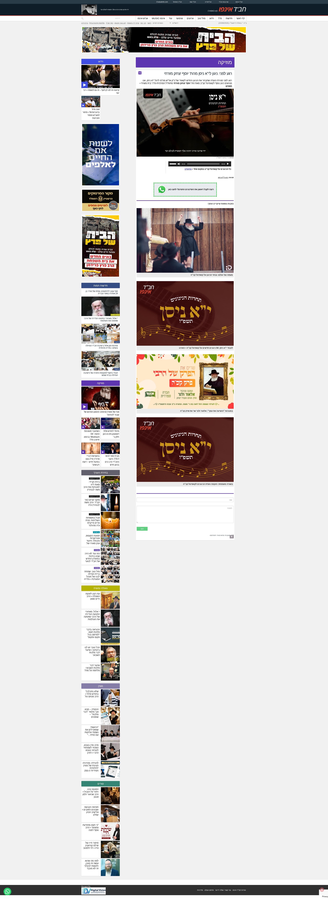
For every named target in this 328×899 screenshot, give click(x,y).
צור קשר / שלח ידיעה (223, 890)
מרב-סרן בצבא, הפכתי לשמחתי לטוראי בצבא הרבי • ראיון (91, 749)
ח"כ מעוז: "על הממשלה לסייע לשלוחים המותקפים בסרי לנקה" (92, 487)
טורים (101, 783)
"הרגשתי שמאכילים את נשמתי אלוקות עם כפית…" (92, 731)
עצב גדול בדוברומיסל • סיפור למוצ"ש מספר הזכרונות (91, 113)
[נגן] (228, 164)
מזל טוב (201, 18)
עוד (170, 18)
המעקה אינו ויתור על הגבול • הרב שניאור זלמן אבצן (91, 793)
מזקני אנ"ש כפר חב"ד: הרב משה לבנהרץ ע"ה (92, 556)
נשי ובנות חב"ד (223, 2)
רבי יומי (143, 23)
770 (220, 18)
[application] (199, 163)
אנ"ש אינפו (142, 18)
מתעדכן (188, 169)
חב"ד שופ (193, 2)
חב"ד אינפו (239, 2)
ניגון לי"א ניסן (223, 177)
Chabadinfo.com (162, 2)
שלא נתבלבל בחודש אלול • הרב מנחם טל (92, 694)
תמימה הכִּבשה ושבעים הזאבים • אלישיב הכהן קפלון (90, 811)
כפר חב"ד (109, 23)
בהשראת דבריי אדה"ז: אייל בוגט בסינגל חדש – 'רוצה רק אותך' (91, 460)
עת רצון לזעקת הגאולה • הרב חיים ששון (93, 596)
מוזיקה (100, 383)
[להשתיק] (179, 164)
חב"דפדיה (208, 2)
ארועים (190, 18)
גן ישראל (96, 514)
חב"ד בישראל (177, 2)
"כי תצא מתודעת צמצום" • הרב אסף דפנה (91, 827)
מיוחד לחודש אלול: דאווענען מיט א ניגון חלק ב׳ (111, 434)
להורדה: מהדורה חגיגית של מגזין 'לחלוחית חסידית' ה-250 (91, 767)
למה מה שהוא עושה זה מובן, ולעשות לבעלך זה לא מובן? (91, 864)
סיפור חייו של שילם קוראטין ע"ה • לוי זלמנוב (91, 845)
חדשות (229, 18)
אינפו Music (158, 18)
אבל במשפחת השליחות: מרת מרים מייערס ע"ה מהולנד (93, 575)
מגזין (100, 686)
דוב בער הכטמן (120, 23)
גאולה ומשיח (115, 315)
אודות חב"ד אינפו (239, 890)
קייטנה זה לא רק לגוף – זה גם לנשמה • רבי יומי (101, 91)
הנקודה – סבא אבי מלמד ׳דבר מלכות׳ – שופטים (91, 713)
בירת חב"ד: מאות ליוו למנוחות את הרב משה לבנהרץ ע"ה (92, 540)
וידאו (211, 18)
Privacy (325, 896)
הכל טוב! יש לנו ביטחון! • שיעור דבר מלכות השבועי (92, 651)
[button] (7, 891)
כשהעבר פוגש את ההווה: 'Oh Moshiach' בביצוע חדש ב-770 (92, 435)
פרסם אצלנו (209, 890)
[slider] (173, 163)
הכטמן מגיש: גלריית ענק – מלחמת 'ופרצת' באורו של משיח (92, 521)
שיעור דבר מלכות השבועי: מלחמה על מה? (92, 668)
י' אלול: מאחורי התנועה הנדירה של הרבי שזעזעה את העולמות (92, 615)
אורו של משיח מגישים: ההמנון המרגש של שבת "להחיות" (101, 413)
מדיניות (200, 890)
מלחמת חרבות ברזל (97, 23)
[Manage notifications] (322, 889)
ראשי (149, 23)
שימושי (179, 18)
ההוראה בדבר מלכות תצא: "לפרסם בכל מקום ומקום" (93, 633)
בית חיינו (84, 23)
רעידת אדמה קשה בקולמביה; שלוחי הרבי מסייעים (92, 503)
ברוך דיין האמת (133, 23)
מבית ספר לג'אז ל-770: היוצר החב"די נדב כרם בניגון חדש (112, 460)
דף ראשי (240, 18)
